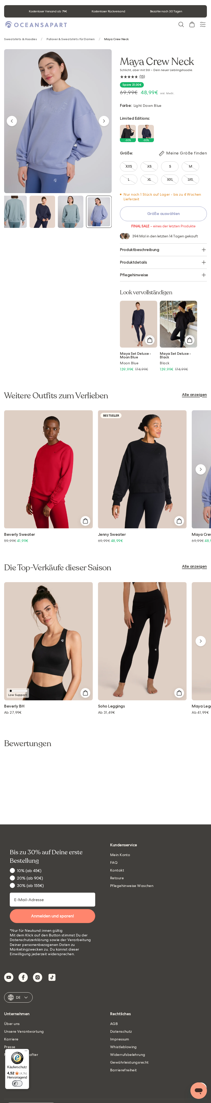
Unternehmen (17, 1014)
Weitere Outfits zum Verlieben (56, 396)
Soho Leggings (111, 706)
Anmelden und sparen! (52, 916)
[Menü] (26, 1052)
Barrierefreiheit (123, 1070)
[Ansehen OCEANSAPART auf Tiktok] (52, 977)
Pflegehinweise (134, 274)
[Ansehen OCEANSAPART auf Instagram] (37, 977)
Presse (9, 1047)
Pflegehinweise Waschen (131, 885)
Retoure (117, 878)
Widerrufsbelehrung (127, 1054)
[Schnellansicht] (150, 340)
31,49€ (106, 712)
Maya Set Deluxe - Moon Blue (135, 355)
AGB (114, 1023)
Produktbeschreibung (139, 249)
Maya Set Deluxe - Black (175, 355)
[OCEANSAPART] (36, 24)
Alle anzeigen (194, 395)
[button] (181, 24)
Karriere (11, 1039)
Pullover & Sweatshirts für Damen (70, 39)
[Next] (104, 121)
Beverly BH (14, 706)
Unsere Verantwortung (24, 1031)
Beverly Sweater (19, 534)
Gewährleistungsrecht (129, 1062)
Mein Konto (120, 854)
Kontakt (117, 870)
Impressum (119, 1039)
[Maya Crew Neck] (14, 212)
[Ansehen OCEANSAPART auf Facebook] (23, 977)
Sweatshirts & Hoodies (20, 39)
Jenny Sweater (112, 534)
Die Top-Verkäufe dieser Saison (57, 568)
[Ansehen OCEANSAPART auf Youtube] (8, 977)
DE (18, 997)
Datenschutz (121, 1031)
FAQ (114, 862)
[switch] (17, 1083)
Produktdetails (133, 262)
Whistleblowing (123, 1047)
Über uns (12, 1023)
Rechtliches (120, 1014)
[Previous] (12, 121)
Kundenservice (123, 845)
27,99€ (13, 712)
